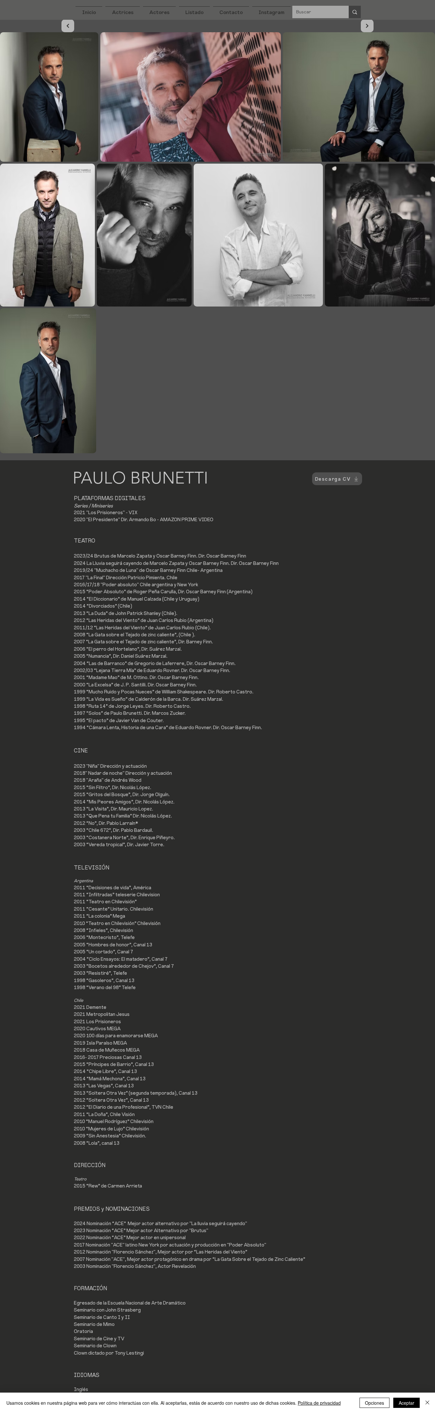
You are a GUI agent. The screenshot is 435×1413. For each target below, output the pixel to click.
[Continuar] (67, 25)
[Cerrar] (427, 1403)
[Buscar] (355, 12)
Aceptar (406, 1403)
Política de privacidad (319, 1403)
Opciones (374, 1403)
